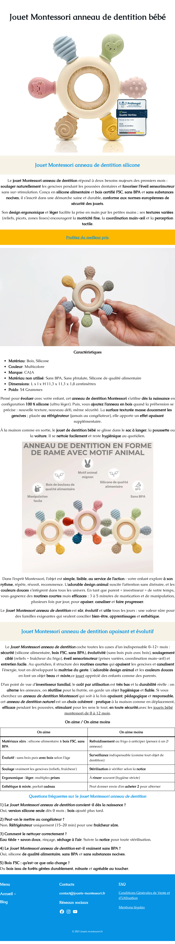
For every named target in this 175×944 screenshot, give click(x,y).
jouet (80, 675)
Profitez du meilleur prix (87, 237)
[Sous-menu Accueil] (15, 893)
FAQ (122, 884)
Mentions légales (132, 907)
